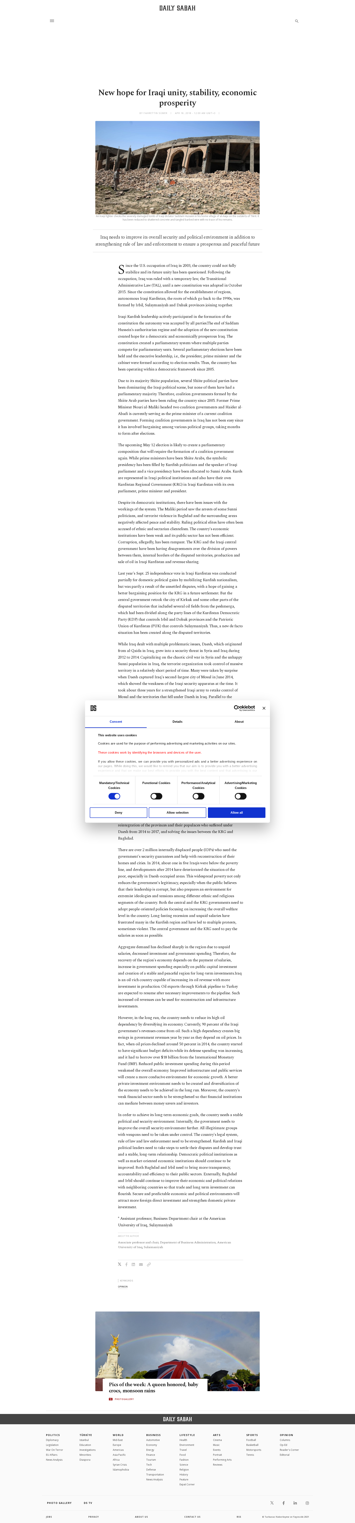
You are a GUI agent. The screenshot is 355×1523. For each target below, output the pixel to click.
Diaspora (85, 1459)
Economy (151, 1445)
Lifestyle (187, 1435)
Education (85, 1445)
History (184, 1474)
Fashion (184, 1459)
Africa (116, 1459)
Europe (117, 1445)
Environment (187, 1445)
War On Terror (54, 1450)
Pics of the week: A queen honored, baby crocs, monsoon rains (153, 1388)
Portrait (217, 1455)
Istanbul (84, 1440)
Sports (252, 1435)
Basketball (252, 1445)
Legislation (52, 1445)
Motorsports (253, 1450)
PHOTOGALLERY (124, 1399)
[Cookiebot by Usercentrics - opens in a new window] (237, 708)
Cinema (217, 1440)
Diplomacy (52, 1440)
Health (183, 1440)
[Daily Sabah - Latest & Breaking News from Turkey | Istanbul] (177, 7)
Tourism (151, 1459)
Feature (184, 1479)
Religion (184, 1469)
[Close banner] (264, 708)
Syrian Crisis (120, 1464)
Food (183, 1455)
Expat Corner (187, 1484)
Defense (151, 1469)
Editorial (284, 1455)
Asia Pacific (119, 1455)
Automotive (153, 1440)
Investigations (88, 1450)
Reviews (217, 1464)
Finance (150, 1455)
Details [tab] (178, 722)
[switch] (156, 796)
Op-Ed (283, 1445)
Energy (150, 1450)
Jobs (49, 1516)
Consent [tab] (116, 722)
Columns (285, 1440)
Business (153, 1435)
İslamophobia (121, 1469)
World (118, 1435)
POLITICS (53, 1435)
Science (184, 1464)
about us (141, 1516)
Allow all (237, 812)
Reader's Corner (289, 1450)
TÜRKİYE (86, 1435)
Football (251, 1440)
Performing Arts (222, 1459)
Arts (217, 1435)
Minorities (85, 1455)
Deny (118, 812)
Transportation (155, 1474)
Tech (149, 1464)
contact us (192, 1516)
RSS (239, 1516)
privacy (93, 1516)
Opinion (286, 1435)
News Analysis (54, 1459)
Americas (118, 1450)
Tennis (250, 1455)
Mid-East (118, 1440)
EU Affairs (51, 1455)
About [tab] (239, 722)
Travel (183, 1450)
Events (216, 1450)
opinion (123, 1286)
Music (216, 1445)
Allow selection (178, 812)
